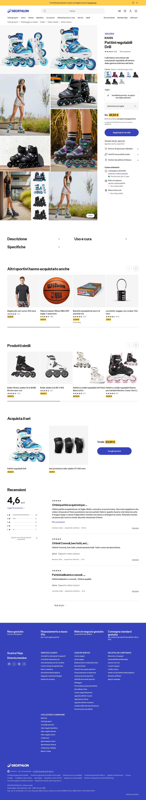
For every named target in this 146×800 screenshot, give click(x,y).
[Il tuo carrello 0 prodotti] (136, 11)
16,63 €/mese (111, 119)
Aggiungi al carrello (122, 132)
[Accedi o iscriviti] (130, 11)
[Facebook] (9, 664)
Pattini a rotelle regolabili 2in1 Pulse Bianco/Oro (89, 389)
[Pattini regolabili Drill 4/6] (24, 195)
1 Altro (90, 215)
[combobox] (122, 106)
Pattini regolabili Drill (16, 468)
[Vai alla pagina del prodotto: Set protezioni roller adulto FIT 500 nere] (68, 445)
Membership (122, 18)
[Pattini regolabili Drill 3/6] (48, 122)
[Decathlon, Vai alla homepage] (18, 11)
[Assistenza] (125, 11)
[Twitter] (14, 664)
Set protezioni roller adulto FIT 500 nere (67, 468)
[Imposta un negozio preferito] (119, 11)
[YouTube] (19, 664)
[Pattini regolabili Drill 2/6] (24, 49)
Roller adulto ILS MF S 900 (52, 388)
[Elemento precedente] (129, 268)
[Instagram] (24, 664)
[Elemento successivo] (136, 268)
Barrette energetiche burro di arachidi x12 (86, 312)
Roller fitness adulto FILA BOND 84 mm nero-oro (21, 389)
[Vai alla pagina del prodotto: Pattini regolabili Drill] (26, 445)
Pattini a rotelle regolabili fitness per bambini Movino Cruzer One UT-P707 (122, 389)
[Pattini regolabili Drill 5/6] (73, 195)
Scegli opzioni (114, 451)
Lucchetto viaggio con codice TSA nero (122, 312)
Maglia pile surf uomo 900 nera (21, 311)
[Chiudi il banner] (137, 3)
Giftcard (133, 18)
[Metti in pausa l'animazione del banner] (133, 3)
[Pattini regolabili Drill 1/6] (73, 49)
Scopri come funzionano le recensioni (21, 538)
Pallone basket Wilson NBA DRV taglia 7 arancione (55, 312)
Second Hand (109, 18)
